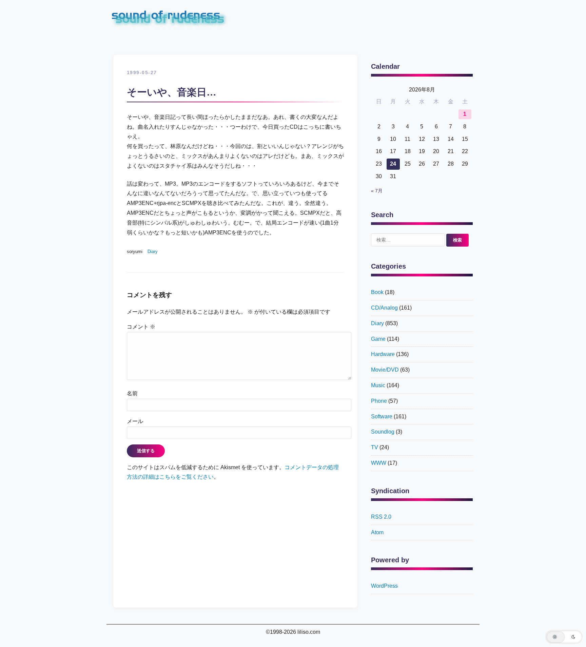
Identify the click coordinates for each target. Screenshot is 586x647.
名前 (132, 393)
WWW (378, 463)
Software (381, 416)
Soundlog (382, 432)
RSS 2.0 (381, 517)
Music (378, 385)
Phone (379, 401)
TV (374, 447)
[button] (564, 637)
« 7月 (377, 190)
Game (378, 339)
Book (377, 292)
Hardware (383, 354)
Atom (377, 532)
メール (135, 421)
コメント (141, 327)
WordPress (384, 586)
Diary (153, 251)
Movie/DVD (385, 370)
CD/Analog (384, 308)
